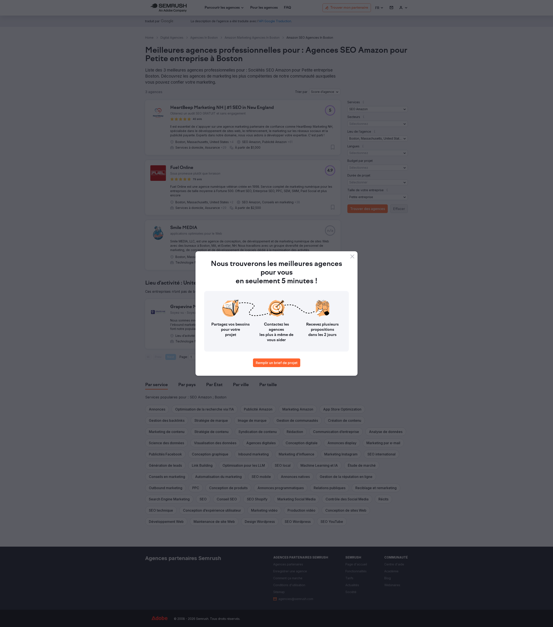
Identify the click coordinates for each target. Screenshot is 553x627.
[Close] (352, 256)
